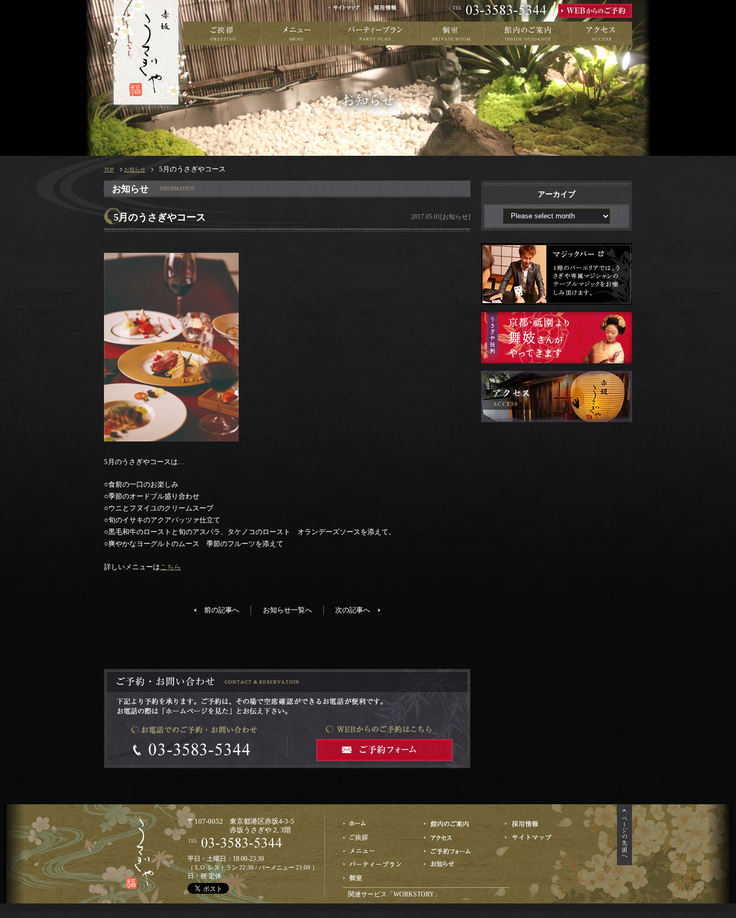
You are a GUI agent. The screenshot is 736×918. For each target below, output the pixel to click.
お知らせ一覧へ (287, 610)
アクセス (602, 33)
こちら (170, 567)
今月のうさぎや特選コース (374, 851)
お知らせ (134, 169)
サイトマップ (348, 11)
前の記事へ (221, 610)
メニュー (296, 33)
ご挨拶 (222, 33)
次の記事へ (352, 610)
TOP (109, 169)
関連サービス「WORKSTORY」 (394, 894)
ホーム (374, 824)
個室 (451, 33)
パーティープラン (374, 33)
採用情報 (386, 11)
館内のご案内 (528, 33)
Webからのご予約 (454, 851)
